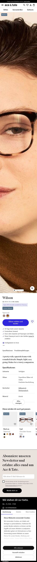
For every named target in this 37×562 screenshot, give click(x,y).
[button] (27, 5)
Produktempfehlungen (21, 350)
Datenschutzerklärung (11, 485)
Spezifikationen (7, 350)
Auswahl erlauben (18, 552)
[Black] (4, 434)
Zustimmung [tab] (7, 512)
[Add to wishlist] (32, 321)
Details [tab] (18, 512)
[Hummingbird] (23, 436)
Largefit (31, 336)
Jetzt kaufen (26, 1)
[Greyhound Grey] (4, 316)
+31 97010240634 (10, 508)
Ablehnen (18, 557)
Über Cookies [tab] (30, 512)
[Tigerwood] (8, 316)
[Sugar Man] (13, 434)
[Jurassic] (4, 437)
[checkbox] (3, 482)
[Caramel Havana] (7, 434)
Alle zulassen (18, 548)
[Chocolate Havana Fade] (20, 436)
